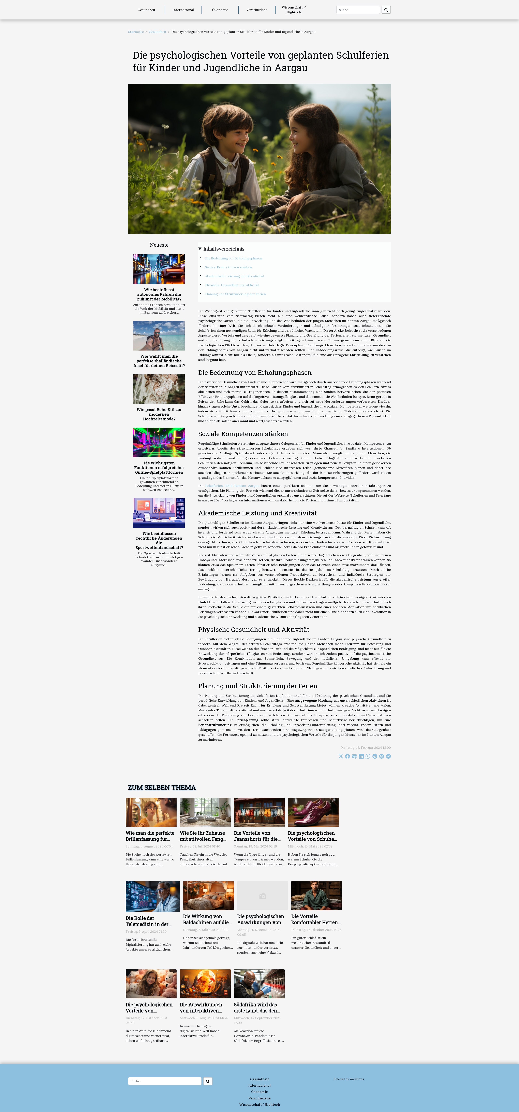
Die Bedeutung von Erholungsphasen (233, 258)
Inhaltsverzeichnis (223, 249)
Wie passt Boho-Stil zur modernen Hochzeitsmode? (159, 414)
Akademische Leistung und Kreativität (234, 276)
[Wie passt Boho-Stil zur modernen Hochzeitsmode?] (159, 389)
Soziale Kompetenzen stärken (228, 267)
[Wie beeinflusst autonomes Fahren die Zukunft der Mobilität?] (159, 269)
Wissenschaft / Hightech (294, 9)
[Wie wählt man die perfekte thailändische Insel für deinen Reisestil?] (159, 336)
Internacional (183, 10)
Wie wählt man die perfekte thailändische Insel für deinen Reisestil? (159, 361)
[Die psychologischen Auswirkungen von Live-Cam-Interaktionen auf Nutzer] (262, 895)
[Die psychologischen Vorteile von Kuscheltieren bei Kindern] (151, 984)
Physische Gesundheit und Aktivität (232, 285)
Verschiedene (257, 10)
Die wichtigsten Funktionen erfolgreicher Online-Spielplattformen (159, 467)
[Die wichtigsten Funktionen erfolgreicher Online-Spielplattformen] (159, 442)
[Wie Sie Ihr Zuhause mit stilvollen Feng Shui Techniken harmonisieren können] (205, 812)
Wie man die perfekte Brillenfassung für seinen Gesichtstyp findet (150, 842)
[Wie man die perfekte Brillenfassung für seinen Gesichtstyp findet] (151, 812)
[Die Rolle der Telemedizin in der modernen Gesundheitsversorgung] (153, 896)
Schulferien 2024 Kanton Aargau (232, 486)
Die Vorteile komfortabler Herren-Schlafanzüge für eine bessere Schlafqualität (316, 925)
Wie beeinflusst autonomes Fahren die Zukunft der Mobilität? (159, 294)
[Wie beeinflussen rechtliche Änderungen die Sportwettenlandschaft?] (159, 513)
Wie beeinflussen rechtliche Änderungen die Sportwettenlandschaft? (159, 540)
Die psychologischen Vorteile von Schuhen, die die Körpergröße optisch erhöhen (313, 842)
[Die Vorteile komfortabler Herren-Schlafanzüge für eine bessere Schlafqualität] (316, 895)
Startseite (136, 32)
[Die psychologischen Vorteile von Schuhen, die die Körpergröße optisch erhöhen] (313, 812)
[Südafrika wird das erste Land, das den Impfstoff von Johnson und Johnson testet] (259, 984)
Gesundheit (146, 10)
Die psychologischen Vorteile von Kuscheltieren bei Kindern (149, 1013)
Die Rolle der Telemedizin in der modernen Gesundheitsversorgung (153, 927)
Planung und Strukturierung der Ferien (235, 294)
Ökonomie (220, 10)
